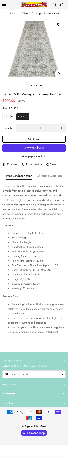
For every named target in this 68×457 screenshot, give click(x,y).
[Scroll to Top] (62, 439)
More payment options (34, 156)
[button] (62, 4)
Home (12, 13)
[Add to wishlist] (58, 24)
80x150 (8, 116)
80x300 (22, 116)
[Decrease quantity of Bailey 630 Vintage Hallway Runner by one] (19, 128)
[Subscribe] (62, 374)
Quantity (7, 128)
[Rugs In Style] (34, 4)
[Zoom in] (58, 74)
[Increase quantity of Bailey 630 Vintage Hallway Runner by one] (61, 128)
